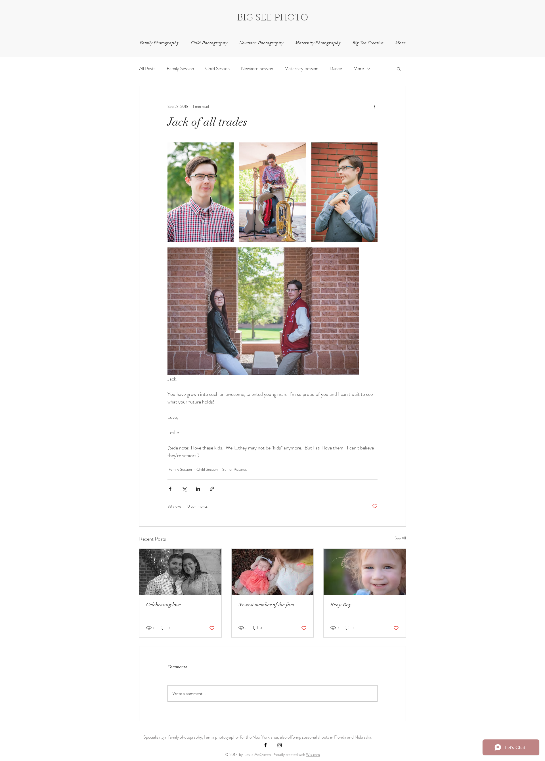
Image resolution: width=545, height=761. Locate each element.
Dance (336, 68)
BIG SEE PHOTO (272, 18)
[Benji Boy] (365, 572)
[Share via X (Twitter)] (184, 488)
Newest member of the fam (266, 605)
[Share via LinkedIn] (198, 488)
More (358, 68)
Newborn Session (257, 68)
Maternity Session (301, 68)
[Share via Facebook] (170, 488)
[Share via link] (212, 488)
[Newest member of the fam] (273, 572)
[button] (398, 68)
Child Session (217, 68)
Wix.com (313, 754)
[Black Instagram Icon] (279, 745)
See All (400, 538)
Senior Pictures (234, 469)
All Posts (147, 68)
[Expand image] (200, 192)
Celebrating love (163, 605)
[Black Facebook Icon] (265, 745)
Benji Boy (340, 605)
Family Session (180, 68)
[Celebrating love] (180, 572)
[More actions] (374, 106)
